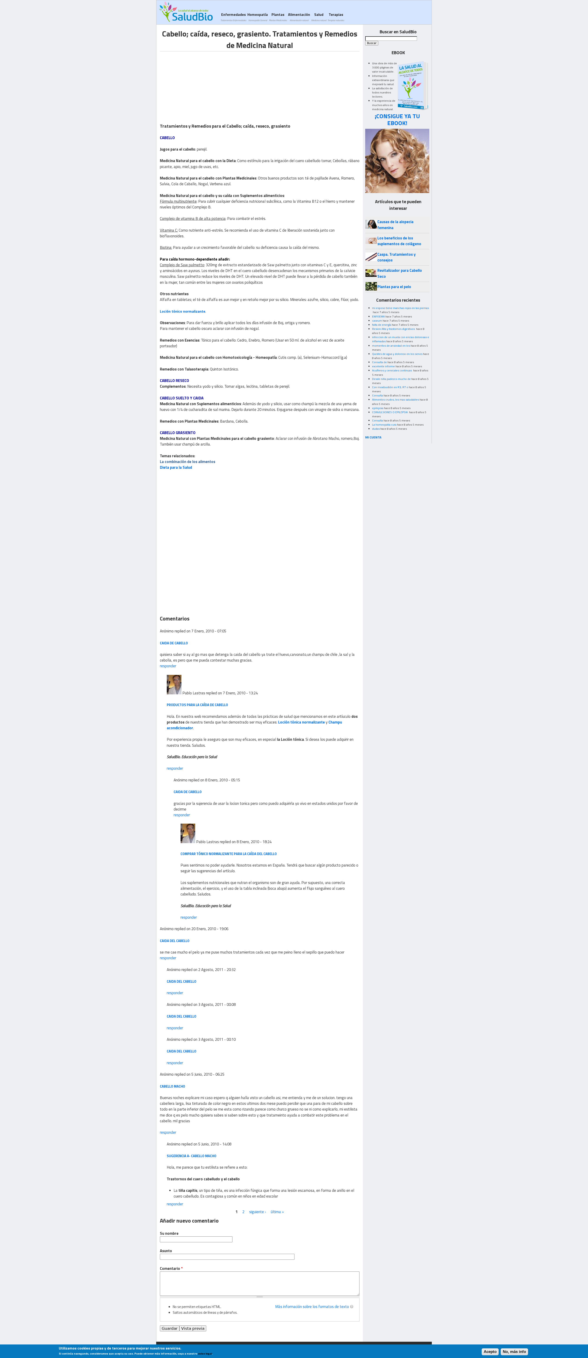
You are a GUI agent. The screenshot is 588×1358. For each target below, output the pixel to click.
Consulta (377, 395)
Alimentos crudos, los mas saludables (395, 399)
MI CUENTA (373, 437)
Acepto (490, 1352)
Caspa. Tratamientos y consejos (396, 257)
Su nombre (169, 1233)
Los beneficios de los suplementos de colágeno (399, 241)
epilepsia (377, 408)
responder (168, 666)
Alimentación (299, 17)
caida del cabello (174, 940)
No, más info (514, 1352)
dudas (376, 428)
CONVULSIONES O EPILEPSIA (390, 412)
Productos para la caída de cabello (197, 704)
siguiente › (257, 1212)
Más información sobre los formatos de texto (312, 1307)
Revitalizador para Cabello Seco (399, 273)
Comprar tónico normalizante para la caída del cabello (229, 853)
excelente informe (383, 366)
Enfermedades (233, 17)
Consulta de (379, 362)
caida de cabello (174, 643)
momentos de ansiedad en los (391, 345)
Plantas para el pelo (394, 287)
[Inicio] (186, 11)
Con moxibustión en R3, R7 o (390, 387)
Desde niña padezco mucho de (391, 379)
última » (277, 1212)
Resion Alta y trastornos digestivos (394, 329)
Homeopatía (257, 17)
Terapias (336, 17)
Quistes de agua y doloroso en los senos (397, 354)
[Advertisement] (198, 83)
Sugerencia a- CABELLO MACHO (191, 1156)
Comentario (171, 1268)
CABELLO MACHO (172, 1086)
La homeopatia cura (384, 424)
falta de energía (381, 325)
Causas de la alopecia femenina (395, 224)
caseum (377, 320)
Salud (318, 17)
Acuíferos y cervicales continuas (392, 370)
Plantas (278, 17)
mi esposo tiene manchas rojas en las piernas (400, 308)
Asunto (166, 1251)
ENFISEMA (378, 316)
